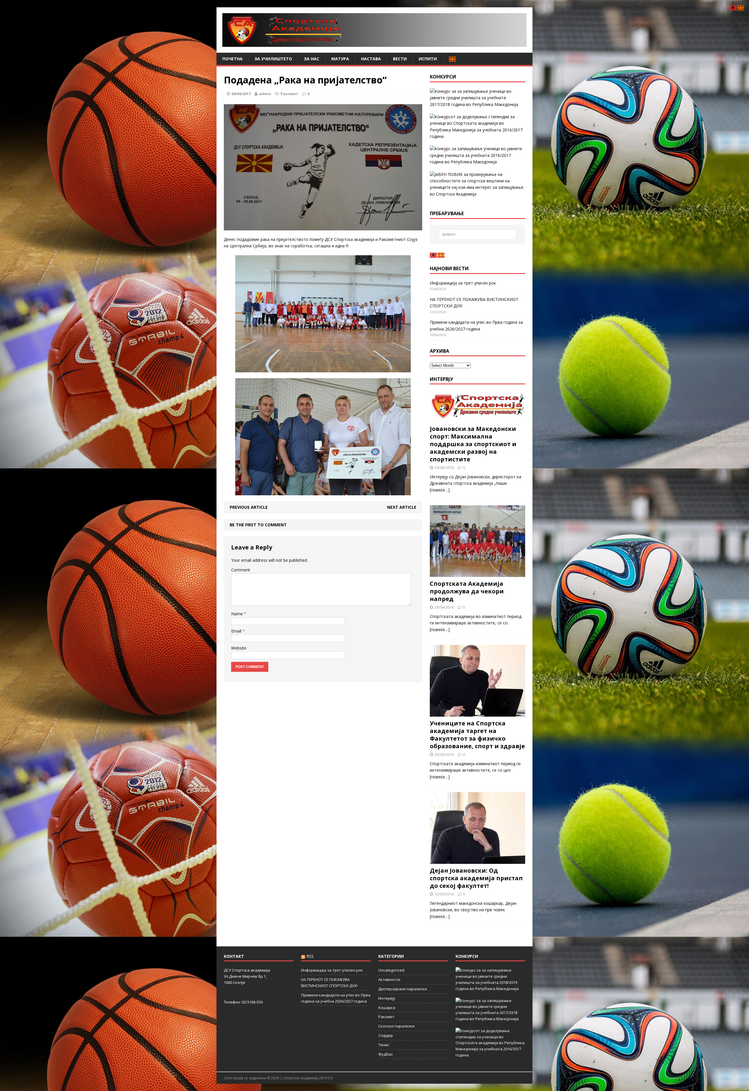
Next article (401, 507)
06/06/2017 (241, 93)
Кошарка (386, 1007)
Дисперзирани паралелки (402, 988)
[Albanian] (433, 255)
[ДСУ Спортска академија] (374, 30)
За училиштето (273, 58)
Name (237, 613)
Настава (371, 58)
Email (237, 631)
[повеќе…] (440, 490)
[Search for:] (477, 234)
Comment (240, 570)
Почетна (232, 58)
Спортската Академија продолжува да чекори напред (467, 591)
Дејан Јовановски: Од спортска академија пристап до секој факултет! (476, 878)
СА (330, 1077)
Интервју (441, 379)
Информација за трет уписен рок (463, 283)
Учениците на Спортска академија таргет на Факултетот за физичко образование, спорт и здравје (477, 734)
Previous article (249, 507)
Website (238, 648)
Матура (340, 58)
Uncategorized (391, 970)
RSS (310, 956)
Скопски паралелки (396, 1026)
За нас (311, 58)
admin (265, 93)
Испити (428, 58)
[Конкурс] (477, 155)
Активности (389, 979)
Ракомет (289, 93)
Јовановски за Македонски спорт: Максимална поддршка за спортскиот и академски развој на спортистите (473, 444)
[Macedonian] (452, 59)
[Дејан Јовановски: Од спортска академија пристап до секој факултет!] (477, 860)
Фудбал (385, 1054)
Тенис (383, 1044)
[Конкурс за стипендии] (477, 127)
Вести (400, 58)
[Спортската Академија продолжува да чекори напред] (477, 573)
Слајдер (385, 1035)
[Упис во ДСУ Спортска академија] (477, 184)
